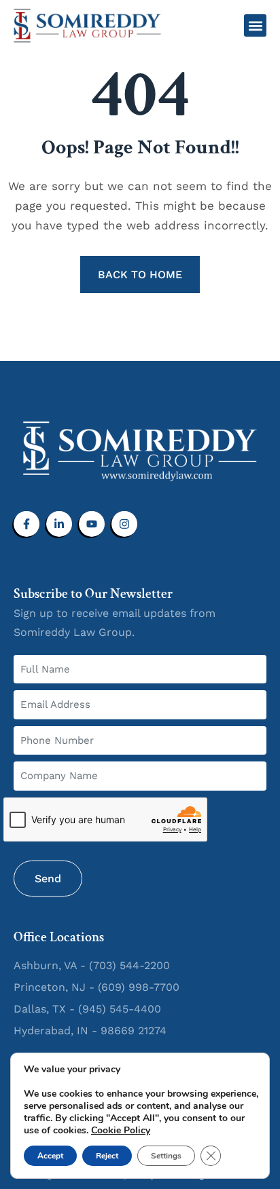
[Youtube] (92, 524)
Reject (107, 1155)
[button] (255, 25)
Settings (166, 1155)
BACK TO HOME (140, 274)
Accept (50, 1155)
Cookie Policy (120, 1130)
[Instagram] (124, 524)
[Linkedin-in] (59, 524)
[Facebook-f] (26, 524)
